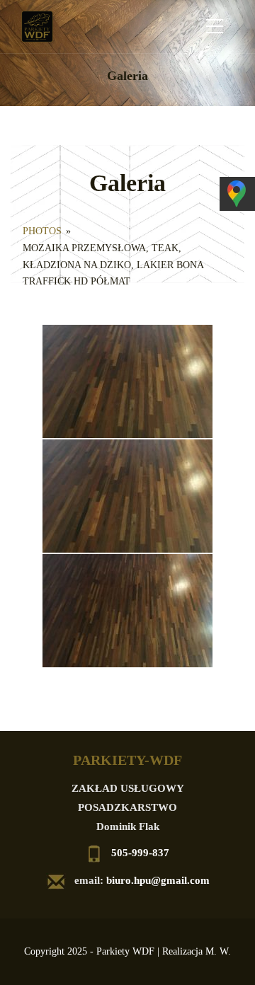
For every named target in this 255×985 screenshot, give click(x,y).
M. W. (218, 951)
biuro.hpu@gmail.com (158, 880)
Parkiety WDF (125, 951)
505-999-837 (140, 852)
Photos (42, 231)
